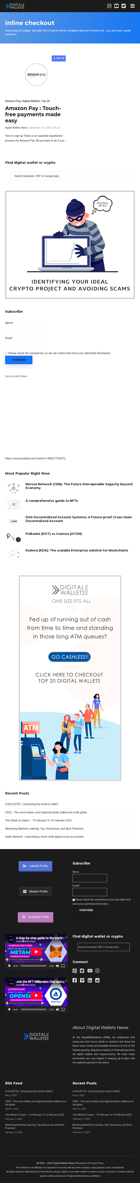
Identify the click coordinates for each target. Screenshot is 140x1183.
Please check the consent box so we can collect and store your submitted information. (59, 353)
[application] (36, 951)
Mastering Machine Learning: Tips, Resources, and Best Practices (44, 828)
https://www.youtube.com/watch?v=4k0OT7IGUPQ (35, 458)
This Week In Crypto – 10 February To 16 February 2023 (38, 820)
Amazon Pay (13, 101)
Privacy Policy (96, 1163)
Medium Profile (38, 891)
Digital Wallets (31, 101)
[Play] (9, 966)
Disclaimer (81, 1163)
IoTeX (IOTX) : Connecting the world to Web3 (31, 804)
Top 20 (45, 101)
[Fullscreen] (63, 966)
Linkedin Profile (38, 866)
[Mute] (57, 966)
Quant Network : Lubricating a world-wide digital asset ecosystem (44, 836)
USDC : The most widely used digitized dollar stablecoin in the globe (46, 812)
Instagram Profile (38, 917)
